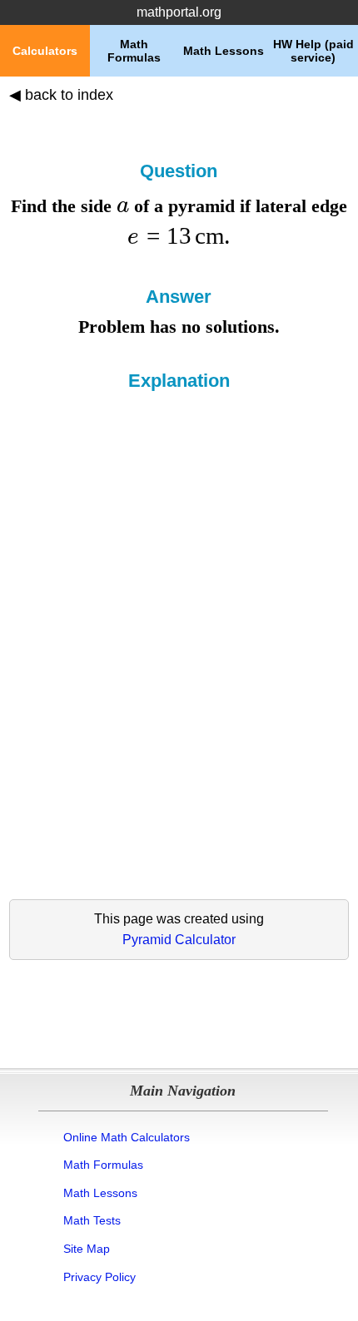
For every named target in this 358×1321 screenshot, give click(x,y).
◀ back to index (61, 95)
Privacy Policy (99, 1277)
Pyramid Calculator (179, 940)
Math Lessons (100, 1193)
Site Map (86, 1248)
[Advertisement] (179, 579)
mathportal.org (179, 12)
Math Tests (92, 1220)
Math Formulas (103, 1164)
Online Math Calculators (126, 1137)
